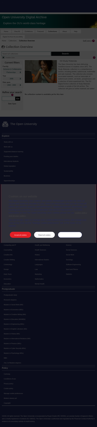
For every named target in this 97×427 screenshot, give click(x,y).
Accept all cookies (20, 235)
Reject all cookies (44, 235)
